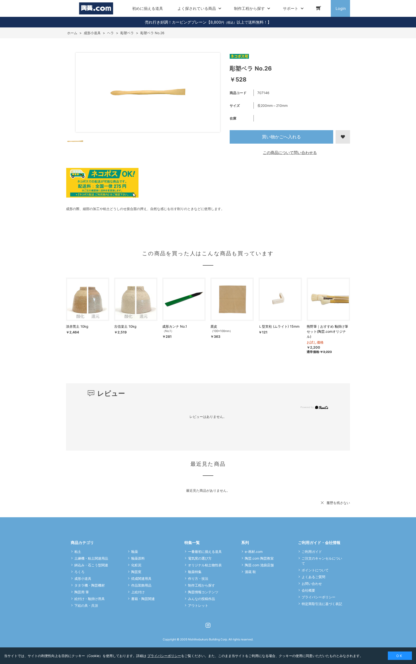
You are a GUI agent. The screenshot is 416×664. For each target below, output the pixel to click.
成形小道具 (82, 578)
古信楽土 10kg (125, 326)
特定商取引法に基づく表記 (322, 604)
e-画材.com (254, 551)
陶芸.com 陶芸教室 (259, 558)
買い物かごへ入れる (281, 136)
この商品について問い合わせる (290, 152)
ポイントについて (315, 570)
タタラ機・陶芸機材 (89, 585)
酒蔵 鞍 (250, 572)
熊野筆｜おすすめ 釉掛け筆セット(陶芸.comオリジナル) (327, 331)
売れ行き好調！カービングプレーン (176, 22)
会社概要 (308, 590)
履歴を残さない (338, 503)
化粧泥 (136, 565)
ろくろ (79, 572)
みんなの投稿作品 (201, 599)
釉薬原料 (138, 558)
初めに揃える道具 (147, 8)
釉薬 (134, 551)
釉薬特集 (195, 572)
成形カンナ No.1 (174, 326)
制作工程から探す (201, 585)
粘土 (77, 551)
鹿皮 (213, 326)
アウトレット (198, 605)
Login (341, 8)
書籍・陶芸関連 (143, 599)
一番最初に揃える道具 (205, 551)
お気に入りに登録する (343, 137)
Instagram (208, 625)
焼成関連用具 (141, 578)
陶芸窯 (136, 572)
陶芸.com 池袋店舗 (259, 565)
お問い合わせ (312, 583)
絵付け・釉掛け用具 (89, 599)
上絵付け (138, 592)
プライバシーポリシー (318, 597)
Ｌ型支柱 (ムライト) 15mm (279, 326)
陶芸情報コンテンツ (203, 592)
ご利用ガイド (312, 551)
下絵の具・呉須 (86, 605)
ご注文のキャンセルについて (322, 560)
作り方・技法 (198, 578)
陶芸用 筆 (81, 592)
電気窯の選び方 (200, 558)
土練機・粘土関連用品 (91, 558)
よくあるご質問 (313, 577)
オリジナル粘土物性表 (205, 565)
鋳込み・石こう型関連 (91, 565)
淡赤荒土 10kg (77, 326)
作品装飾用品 (141, 585)
